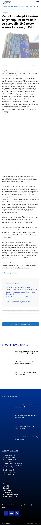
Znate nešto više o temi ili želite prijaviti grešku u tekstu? (20, 311)
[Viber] (27, 61)
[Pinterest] (17, 513)
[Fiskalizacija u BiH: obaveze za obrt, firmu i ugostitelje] (7, 373)
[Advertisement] (20, 143)
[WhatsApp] (23, 61)
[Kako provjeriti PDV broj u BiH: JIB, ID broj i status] (7, 438)
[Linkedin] (18, 61)
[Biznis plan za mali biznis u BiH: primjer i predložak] (7, 427)
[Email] (31, 61)
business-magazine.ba (9, 273)
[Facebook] (9, 61)
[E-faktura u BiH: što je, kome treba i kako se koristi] (7, 416)
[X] (14, 61)
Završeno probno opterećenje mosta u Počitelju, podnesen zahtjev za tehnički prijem (21, 288)
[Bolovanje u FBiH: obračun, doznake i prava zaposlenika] (7, 406)
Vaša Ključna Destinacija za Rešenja (18, 302)
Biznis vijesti (5, 12)
